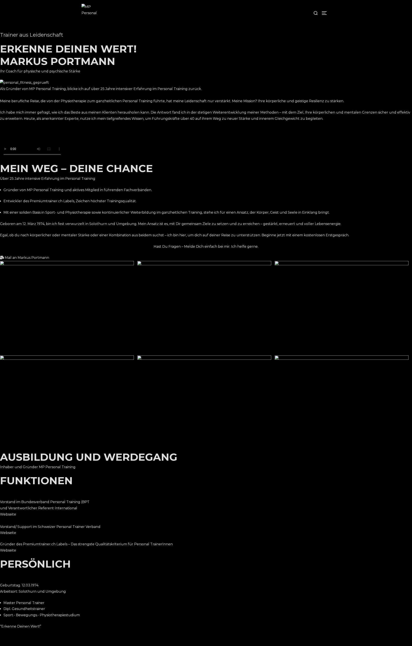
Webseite (8, 514)
